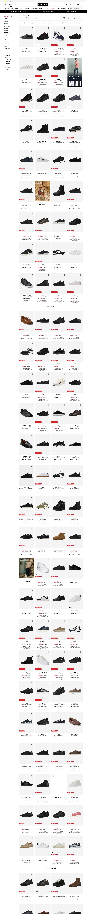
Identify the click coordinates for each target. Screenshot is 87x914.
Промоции (28, 23)
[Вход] (70, 4)
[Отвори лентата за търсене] (68, 8)
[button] (67, 18)
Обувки (29, 15)
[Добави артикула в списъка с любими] (32, 28)
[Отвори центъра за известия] (74, 4)
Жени (5, 4)
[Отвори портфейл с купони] (66, 4)
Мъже (10, 4)
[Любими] (78, 4)
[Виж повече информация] (26, 53)
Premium (25, 15)
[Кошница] (82, 4)
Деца (16, 4)
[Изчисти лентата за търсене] (81, 8)
